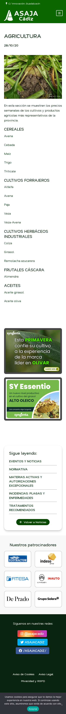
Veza (7, 213)
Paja (7, 204)
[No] (61, 705)
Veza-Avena (12, 222)
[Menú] (59, 13)
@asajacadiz (33, 633)
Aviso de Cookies (23, 674)
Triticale (10, 171)
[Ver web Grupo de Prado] (17, 599)
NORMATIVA (18, 469)
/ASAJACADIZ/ (34, 650)
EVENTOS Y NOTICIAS (25, 461)
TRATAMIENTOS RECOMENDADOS (22, 508)
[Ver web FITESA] (17, 579)
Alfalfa (8, 187)
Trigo (8, 162)
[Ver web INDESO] (48, 559)
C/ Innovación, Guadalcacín (23, 3)
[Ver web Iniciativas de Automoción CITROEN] (48, 579)
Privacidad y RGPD (33, 681)
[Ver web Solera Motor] (48, 599)
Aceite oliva (12, 301)
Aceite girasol (14, 292)
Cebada (9, 145)
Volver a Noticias (34, 522)
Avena (8, 136)
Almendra (11, 276)
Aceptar (33, 709)
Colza (8, 243)
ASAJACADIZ (34, 642)
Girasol (9, 252)
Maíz (7, 154)
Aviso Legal (46, 674)
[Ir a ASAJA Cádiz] (21, 15)
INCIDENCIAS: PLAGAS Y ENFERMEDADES (27, 495)
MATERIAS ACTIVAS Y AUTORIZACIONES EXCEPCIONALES (25, 481)
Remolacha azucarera (19, 261)
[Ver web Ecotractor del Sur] (17, 559)
